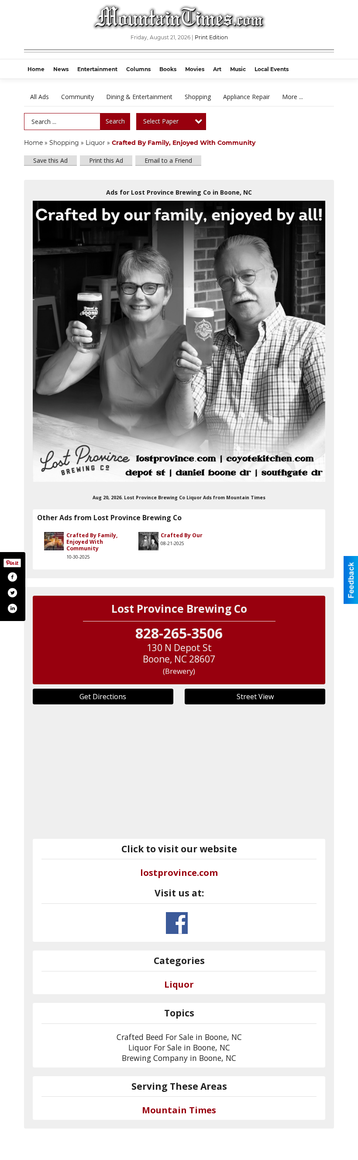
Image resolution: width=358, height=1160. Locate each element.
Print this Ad (106, 160)
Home (33, 143)
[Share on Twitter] (12, 593)
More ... (292, 97)
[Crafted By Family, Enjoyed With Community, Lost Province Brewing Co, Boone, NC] (179, 341)
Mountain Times (179, 1110)
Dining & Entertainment (139, 97)
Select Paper (161, 121)
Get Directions (102, 696)
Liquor (95, 143)
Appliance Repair (246, 97)
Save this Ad (50, 160)
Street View (255, 696)
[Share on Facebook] (12, 577)
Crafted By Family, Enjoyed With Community (92, 542)
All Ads (39, 97)
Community (77, 97)
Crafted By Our (182, 535)
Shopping (198, 97)
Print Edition (211, 37)
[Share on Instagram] (12, 608)
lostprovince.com (179, 872)
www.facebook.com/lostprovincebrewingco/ (177, 923)
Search (115, 121)
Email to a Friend (168, 160)
